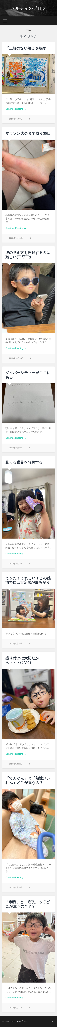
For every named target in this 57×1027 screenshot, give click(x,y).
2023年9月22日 (15, 764)
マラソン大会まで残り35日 (28, 133)
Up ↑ (52, 1021)
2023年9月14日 (15, 1007)
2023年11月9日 (15, 119)
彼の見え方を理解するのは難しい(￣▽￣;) (27, 254)
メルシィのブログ (28, 8)
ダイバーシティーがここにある (28, 374)
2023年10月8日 (15, 563)
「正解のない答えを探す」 (27, 48)
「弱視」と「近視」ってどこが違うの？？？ (27, 904)
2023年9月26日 (15, 643)
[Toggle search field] (52, 20)
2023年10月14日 (16, 358)
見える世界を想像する (24, 462)
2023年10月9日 (15, 448)
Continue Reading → (15, 108)
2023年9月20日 (15, 887)
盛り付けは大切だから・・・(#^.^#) (22, 660)
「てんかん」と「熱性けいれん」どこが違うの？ (27, 780)
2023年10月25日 (16, 238)
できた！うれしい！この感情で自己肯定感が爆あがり (28, 580)
